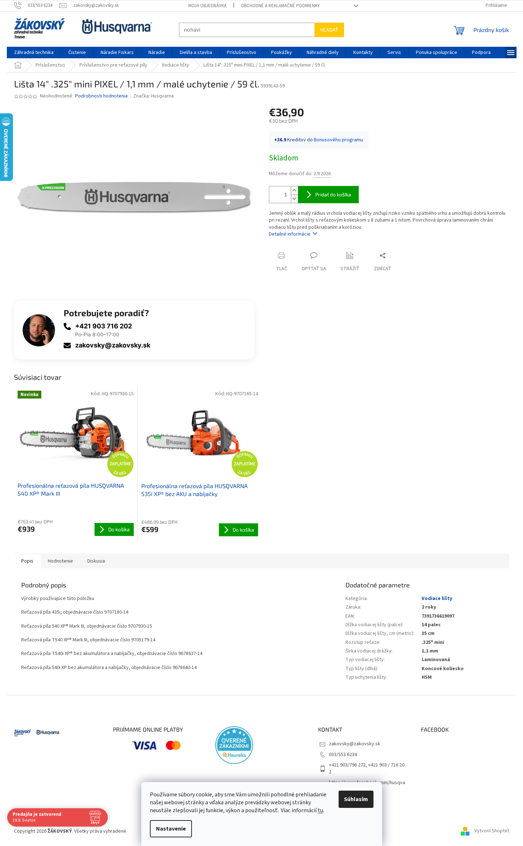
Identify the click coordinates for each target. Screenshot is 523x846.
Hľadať (329, 30)
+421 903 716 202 (103, 326)
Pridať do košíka (333, 194)
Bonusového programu (338, 140)
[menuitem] (34, 52)
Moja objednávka (207, 6)
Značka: (153, 96)
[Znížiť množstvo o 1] (294, 199)
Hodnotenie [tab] (60, 561)
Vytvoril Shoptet (491, 831)
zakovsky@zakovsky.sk (112, 345)
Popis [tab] (27, 561)
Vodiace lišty (437, 598)
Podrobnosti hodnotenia (101, 96)
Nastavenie (171, 829)
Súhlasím (356, 799)
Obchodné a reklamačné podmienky (280, 6)
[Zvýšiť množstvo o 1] (294, 190)
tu (320, 810)
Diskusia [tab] (96, 561)
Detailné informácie (290, 234)
